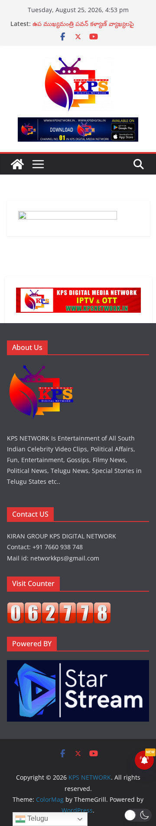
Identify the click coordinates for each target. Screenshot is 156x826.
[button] (138, 815)
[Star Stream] (78, 665)
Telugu (37, 818)
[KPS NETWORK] (17, 164)
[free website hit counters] (59, 607)
